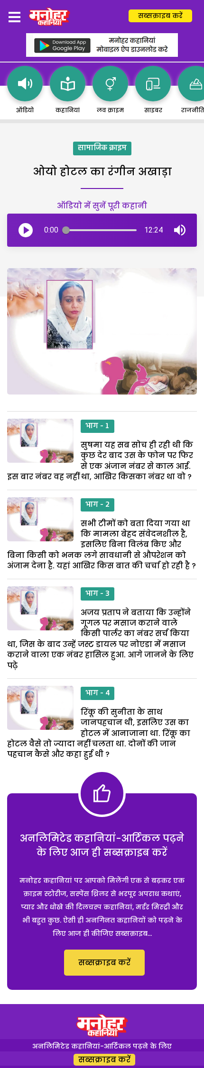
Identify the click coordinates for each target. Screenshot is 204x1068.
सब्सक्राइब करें (160, 15)
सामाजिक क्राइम (102, 148)
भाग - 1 (97, 426)
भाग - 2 (97, 505)
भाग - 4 (97, 693)
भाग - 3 (97, 594)
